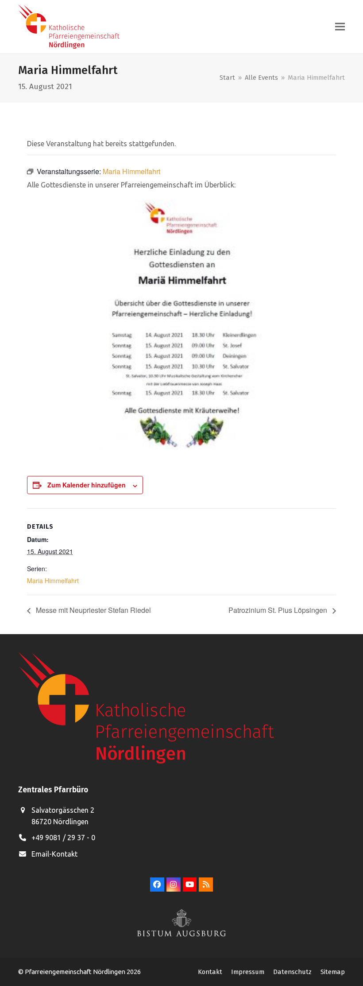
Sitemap (333, 972)
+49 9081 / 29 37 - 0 (63, 838)
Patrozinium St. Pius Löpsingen (278, 610)
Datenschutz (292, 972)
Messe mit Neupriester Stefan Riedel (92, 610)
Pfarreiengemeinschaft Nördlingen (76, 971)
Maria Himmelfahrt (53, 580)
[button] (340, 27)
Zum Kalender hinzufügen (86, 484)
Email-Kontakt (54, 854)
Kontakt (210, 972)
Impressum (247, 972)
